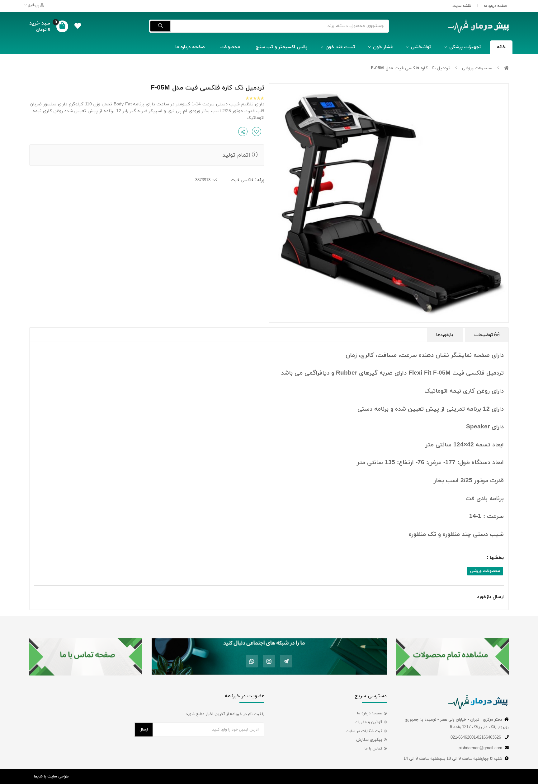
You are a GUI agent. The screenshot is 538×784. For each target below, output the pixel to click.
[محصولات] (452, 657)
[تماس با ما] (85, 657)
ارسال (143, 729)
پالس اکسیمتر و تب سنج (281, 47)
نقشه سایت (461, 5)
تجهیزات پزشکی (465, 47)
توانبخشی (421, 47)
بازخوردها (445, 335)
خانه (501, 47)
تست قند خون (340, 47)
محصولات (230, 47)
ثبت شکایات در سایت (364, 731)
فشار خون (383, 47)
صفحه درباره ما (495, 5)
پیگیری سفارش (369, 740)
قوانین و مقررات (368, 722)
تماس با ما (373, 748)
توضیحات (484, 335)
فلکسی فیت (242, 180)
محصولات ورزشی (477, 68)
